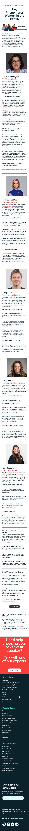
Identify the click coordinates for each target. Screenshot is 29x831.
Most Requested (7, 690)
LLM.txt (15, 811)
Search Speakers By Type (9, 687)
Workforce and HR (7, 758)
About (4, 694)
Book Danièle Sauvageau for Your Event (14, 169)
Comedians (5, 732)
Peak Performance (7, 770)
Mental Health (6, 754)
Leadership (5, 746)
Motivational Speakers (9, 723)
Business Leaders (7, 711)
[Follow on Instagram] (4, 824)
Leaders (4, 735)
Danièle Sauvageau (8, 81)
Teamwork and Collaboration (10, 763)
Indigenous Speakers (8, 718)
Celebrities (5, 725)
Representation (7, 699)
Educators (5, 713)
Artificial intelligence (8, 761)
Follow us (19, 627)
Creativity (5, 766)
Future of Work (6, 749)
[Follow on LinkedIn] (17, 824)
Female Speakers (7, 716)
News (4, 692)
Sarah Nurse (6, 385)
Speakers (5, 680)
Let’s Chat (14, 670)
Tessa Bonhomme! (7, 206)
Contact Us (14, 606)
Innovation (5, 751)
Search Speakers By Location (10, 682)
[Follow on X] (12, 824)
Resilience (5, 756)
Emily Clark (13, 297)
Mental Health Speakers (9, 720)
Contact (4, 702)
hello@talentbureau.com (14, 818)
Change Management (8, 768)
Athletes (5, 737)
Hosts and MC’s (7, 728)
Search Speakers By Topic (9, 685)
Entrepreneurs (6, 730)
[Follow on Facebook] (8, 824)
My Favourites (6, 697)
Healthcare (5, 773)
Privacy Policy (6, 811)
